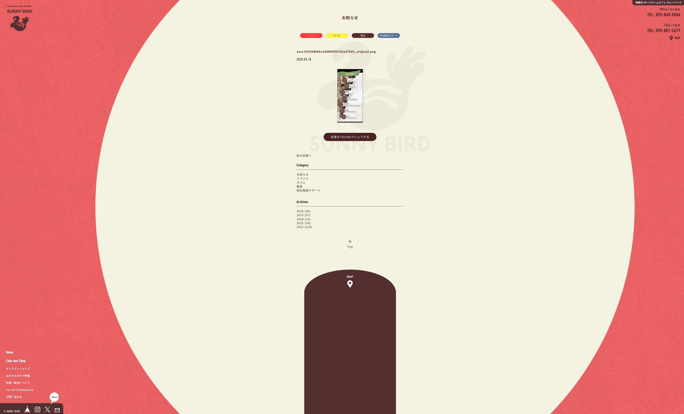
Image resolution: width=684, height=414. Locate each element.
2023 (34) (304, 223)
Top (350, 246)
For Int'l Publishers (19, 390)
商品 (363, 35)
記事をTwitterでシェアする (350, 137)
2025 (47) (304, 215)
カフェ (337, 35)
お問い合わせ (14, 396)
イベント (311, 35)
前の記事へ (304, 155)
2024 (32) (304, 219)
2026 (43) (304, 211)
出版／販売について (18, 382)
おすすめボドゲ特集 (18, 375)
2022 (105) (304, 227)
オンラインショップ (18, 368)
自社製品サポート (389, 35)
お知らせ (303, 174)
